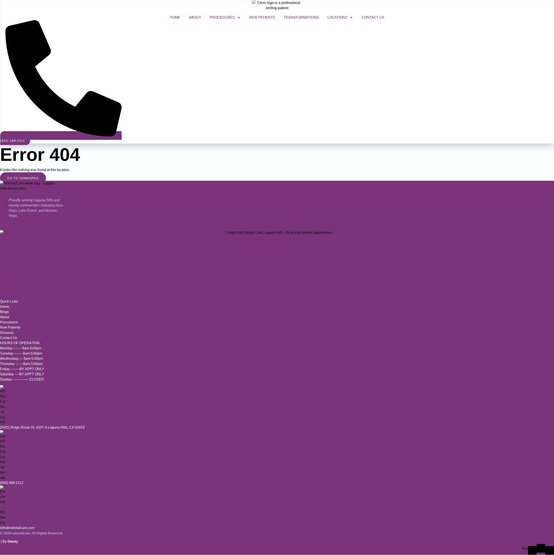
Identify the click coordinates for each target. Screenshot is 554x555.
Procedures (222, 17)
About (195, 17)
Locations (337, 17)
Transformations (301, 17)
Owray (13, 541)
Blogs (4, 312)
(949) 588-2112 (11, 483)
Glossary (7, 332)
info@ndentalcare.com (17, 528)
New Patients (262, 17)
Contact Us (373, 17)
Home (175, 17)
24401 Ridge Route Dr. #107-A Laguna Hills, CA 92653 (42, 427)
